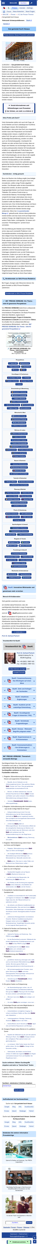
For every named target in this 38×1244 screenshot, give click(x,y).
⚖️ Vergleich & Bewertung (19, 398)
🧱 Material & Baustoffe (19, 470)
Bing (13, 1107)
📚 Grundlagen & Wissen (14, 377)
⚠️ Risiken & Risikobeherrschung (19, 401)
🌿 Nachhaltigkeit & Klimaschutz (19, 528)
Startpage (22, 1111)
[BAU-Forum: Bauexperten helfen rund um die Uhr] (4, 11)
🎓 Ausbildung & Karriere (14, 577)
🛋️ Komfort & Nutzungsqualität (19, 443)
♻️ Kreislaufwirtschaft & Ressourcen (19, 531)
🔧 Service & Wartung (12, 496)
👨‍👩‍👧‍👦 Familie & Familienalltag (25, 449)
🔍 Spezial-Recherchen (25, 574)
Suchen (29, 1222)
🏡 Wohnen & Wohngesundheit (19, 433)
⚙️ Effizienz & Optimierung (19, 425)
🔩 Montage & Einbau (19, 520)
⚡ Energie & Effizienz (10, 481)
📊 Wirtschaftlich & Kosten (19, 416)
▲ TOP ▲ (35, 1237)
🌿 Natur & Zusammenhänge (25, 534)
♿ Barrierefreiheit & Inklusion (19, 440)
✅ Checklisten (25, 542)
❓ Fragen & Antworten (13, 366)
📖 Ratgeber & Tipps (14, 542)
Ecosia (6, 1111)
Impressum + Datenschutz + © (19, 1235)
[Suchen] (31, 3)
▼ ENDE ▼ (35, 1241)
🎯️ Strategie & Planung (26, 381)
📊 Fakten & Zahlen (12, 545)
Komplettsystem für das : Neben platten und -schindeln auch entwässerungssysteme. (18, 949)
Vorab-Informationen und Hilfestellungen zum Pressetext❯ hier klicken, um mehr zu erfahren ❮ (19, 108)
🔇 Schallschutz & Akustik (19, 563)
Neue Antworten (18, 11)
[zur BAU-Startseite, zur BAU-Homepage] (4, 8)
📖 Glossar (15, 369)
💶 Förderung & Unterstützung (19, 502)
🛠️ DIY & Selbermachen (26, 513)
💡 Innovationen (26, 366)
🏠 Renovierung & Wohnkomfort (19, 467)
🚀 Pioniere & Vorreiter (27, 556)
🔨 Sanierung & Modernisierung (19, 464)
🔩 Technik (19, 384)
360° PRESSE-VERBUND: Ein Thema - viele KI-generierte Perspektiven (17, 327)
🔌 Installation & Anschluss (19, 505)
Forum (9, 11)
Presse (15, 8)
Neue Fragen (30, 11)
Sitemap (26, 1227)
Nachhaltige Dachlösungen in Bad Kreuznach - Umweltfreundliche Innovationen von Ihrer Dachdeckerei (19, 1188)
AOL (20, 1107)
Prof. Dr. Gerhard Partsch (10, 636)
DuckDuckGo (29, 1107)
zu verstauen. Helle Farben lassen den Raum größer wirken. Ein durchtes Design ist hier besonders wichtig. (20, 1046)
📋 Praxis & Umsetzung (12, 513)
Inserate (22, 8)
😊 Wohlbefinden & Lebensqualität (19, 446)
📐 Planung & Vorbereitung (12, 492)
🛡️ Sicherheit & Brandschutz (26, 481)
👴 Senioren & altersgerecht (19, 453)
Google (7, 1107)
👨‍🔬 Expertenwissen (24, 363)
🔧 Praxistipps (26, 377)
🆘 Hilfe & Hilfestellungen (12, 516)
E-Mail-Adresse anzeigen (17, 669)
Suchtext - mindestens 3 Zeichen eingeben (17, 1083)
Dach (28, 20)
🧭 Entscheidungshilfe (27, 405)
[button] (19, 632)
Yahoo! (31, 1111)
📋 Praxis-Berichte (12, 574)
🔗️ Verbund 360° (13, 363)
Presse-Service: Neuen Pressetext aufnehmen (19, 35)
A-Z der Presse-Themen (26, 14)
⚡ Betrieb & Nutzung (27, 492)
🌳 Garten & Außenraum (19, 436)
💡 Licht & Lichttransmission (19, 566)
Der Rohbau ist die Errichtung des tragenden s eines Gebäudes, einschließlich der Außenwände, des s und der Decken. (20, 885)
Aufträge (30, 8)
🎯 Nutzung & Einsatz (25, 496)
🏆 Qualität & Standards (12, 381)
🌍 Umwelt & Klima (10, 534)
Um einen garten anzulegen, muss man (21, 1002)
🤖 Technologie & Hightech (12, 556)
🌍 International (26, 577)
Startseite (6, 1227)
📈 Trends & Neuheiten (25, 545)
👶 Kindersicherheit (11, 449)
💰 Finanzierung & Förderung (19, 419)
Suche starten (19, 1090)
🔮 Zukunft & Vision (12, 559)
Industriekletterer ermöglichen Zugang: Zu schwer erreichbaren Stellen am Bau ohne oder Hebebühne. (20, 1013)
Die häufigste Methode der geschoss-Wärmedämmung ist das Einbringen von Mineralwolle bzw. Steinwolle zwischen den (19, 856)
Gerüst (5, 24)
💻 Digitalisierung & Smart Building (19, 484)
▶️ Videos (23, 369)
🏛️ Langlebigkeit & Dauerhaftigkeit (19, 473)
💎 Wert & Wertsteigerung (19, 422)
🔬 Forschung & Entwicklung (19, 553)
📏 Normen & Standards (25, 559)
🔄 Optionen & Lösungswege (19, 395)
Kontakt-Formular (19, 672)
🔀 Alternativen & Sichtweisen (19, 392)
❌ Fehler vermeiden (27, 516)
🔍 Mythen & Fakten (13, 408)
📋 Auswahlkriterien (25, 408)
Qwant (14, 1111)
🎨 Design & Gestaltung (19, 456)
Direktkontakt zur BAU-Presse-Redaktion (19, 293)
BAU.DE (13, 3)
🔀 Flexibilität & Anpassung (12, 499)
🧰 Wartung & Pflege (27, 499)
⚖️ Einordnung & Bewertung (12, 405)
